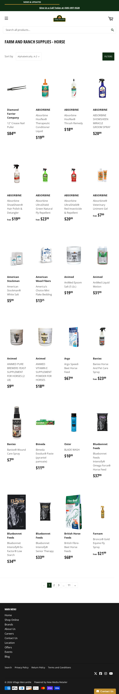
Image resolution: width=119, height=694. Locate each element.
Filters (108, 56)
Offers (8, 647)
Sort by (9, 56)
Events (8, 652)
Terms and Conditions (59, 667)
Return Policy (38, 667)
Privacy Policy (22, 667)
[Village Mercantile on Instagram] (105, 673)
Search (8, 667)
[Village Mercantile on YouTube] (111, 673)
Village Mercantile (22, 682)
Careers (9, 633)
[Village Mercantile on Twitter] (95, 673)
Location (10, 642)
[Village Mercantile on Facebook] (100, 673)
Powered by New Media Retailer (50, 682)
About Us (10, 629)
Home (8, 615)
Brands (9, 624)
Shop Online (12, 620)
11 (69, 585)
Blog (7, 656)
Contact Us (11, 638)
